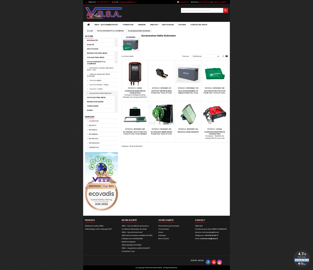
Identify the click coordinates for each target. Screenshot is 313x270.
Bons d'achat (163, 238)
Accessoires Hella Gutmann (100, 93)
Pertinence (206, 56)
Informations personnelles (168, 226)
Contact (200, 220)
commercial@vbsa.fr (127, 2)
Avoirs (160, 232)
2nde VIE (153, 24)
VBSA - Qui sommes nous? (106, 24)
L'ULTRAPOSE (94, 121)
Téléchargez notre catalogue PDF (98, 229)
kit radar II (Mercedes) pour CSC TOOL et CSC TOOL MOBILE (161, 134)
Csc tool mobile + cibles (99, 84)
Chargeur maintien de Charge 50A (135, 92)
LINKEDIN (141, 24)
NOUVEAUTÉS (92, 40)
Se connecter (204, 2)
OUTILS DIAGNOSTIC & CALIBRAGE (96, 63)
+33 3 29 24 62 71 (102, 2)
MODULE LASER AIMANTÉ (188, 132)
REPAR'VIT (92, 125)
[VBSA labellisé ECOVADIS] (101, 181)
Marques (89, 116)
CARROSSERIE (92, 106)
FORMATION (128, 24)
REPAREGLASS (94, 143)
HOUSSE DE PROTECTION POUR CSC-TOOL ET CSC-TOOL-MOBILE (214, 93)
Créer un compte (219, 2)
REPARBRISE (93, 134)
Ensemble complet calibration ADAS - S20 (100, 69)
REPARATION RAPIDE (95, 102)
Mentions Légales (128, 242)
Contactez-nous (198, 24)
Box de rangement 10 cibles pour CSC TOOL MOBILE (188, 93)
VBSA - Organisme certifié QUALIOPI (136, 248)
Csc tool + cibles (96, 89)
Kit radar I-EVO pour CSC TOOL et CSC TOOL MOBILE (135, 133)
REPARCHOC (94, 138)
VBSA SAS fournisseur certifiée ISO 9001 (137, 235)
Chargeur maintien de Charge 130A (214, 133)
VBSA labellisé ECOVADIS (131, 245)
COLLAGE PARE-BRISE (95, 57)
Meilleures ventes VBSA (94, 226)
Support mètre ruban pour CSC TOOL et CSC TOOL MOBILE (161, 93)
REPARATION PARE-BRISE (97, 53)
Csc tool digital (95, 80)
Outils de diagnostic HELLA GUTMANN (98, 75)
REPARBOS (93, 130)
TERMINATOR (94, 147)
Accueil (89, 36)
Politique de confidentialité (132, 238)
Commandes (163, 229)
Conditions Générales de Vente (134, 229)
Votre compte (165, 220)
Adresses (162, 235)
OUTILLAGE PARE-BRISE (96, 97)
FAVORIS (182, 24)
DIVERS (90, 110)
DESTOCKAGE (168, 24)
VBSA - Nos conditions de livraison (135, 226)
